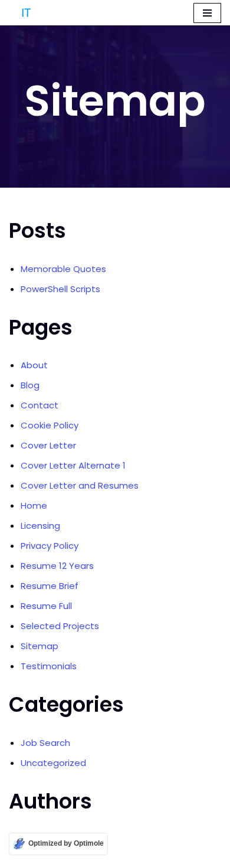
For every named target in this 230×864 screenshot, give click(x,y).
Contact (39, 405)
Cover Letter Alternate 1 (73, 465)
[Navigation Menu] (207, 13)
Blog (30, 385)
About (34, 365)
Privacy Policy (49, 545)
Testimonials (49, 666)
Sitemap (39, 646)
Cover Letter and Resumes (80, 485)
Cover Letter (48, 445)
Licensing (40, 525)
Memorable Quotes (63, 269)
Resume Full (46, 606)
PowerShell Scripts (60, 289)
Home (34, 505)
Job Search (45, 743)
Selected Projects (60, 626)
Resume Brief (49, 586)
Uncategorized (53, 763)
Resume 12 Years (57, 565)
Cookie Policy (49, 425)
